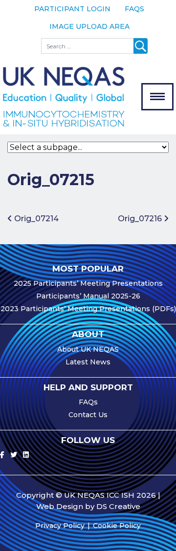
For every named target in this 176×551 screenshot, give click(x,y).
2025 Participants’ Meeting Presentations (88, 283)
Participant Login (72, 8)
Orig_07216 (141, 218)
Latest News (88, 362)
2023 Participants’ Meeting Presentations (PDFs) (88, 308)
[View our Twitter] (13, 454)
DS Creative (118, 506)
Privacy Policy (60, 525)
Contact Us (88, 414)
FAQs (134, 8)
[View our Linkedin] (26, 454)
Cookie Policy (117, 525)
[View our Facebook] (2, 454)
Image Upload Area (89, 26)
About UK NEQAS (88, 349)
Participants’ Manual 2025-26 (88, 296)
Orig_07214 (35, 218)
